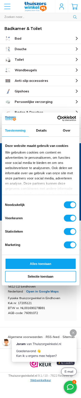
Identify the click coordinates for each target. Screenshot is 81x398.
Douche (21, 49)
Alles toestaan (40, 264)
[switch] (70, 218)
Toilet (19, 60)
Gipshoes (22, 91)
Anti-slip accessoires (31, 81)
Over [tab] (66, 130)
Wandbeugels (26, 70)
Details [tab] (41, 130)
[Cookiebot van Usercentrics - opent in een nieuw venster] (57, 118)
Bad (18, 38)
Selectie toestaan (40, 276)
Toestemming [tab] (15, 130)
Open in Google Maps (42, 291)
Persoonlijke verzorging (33, 102)
